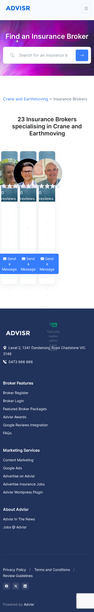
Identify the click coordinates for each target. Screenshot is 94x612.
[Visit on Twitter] (15, 586)
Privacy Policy (14, 569)
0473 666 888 (20, 362)
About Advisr (16, 509)
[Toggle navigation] (86, 8)
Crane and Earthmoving (25, 98)
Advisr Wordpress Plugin (23, 492)
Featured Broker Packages (25, 409)
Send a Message (28, 263)
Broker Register (15, 393)
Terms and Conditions (52, 569)
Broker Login (13, 401)
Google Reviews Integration (25, 425)
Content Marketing (18, 460)
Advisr (29, 604)
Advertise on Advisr (19, 476)
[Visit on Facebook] (6, 586)
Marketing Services (21, 450)
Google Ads (12, 468)
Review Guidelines (18, 575)
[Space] (18, 332)
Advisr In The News (19, 519)
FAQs (7, 433)
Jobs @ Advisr (15, 527)
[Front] (18, 8)
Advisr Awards (14, 417)
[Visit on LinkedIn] (25, 586)
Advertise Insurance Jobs (24, 484)
